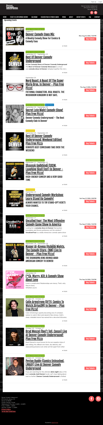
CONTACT (97, 17)
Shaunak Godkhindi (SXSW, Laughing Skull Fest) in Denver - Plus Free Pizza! (44, 169)
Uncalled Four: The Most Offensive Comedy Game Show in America (45, 222)
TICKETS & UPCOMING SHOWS (19, 17)
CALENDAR (34, 17)
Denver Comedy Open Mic (40, 34)
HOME (5, 17)
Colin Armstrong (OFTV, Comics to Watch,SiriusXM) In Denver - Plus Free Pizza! (45, 305)
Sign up (93, 2)
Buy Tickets (90, 39)
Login (100, 2)
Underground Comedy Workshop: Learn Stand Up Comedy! (44, 196)
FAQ (90, 17)
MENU (64, 17)
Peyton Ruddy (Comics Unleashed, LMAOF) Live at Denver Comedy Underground (45, 364)
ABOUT (71, 17)
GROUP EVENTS (80, 17)
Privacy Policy (6, 409)
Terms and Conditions (9, 411)
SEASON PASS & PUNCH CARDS (50, 17)
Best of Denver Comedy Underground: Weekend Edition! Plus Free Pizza (44, 139)
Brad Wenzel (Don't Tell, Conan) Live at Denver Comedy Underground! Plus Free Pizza (46, 335)
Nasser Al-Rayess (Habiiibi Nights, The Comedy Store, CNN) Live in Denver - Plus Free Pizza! (45, 250)
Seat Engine (55, 422)
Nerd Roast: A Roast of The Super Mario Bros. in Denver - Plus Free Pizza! (45, 84)
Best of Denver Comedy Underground (39, 59)
